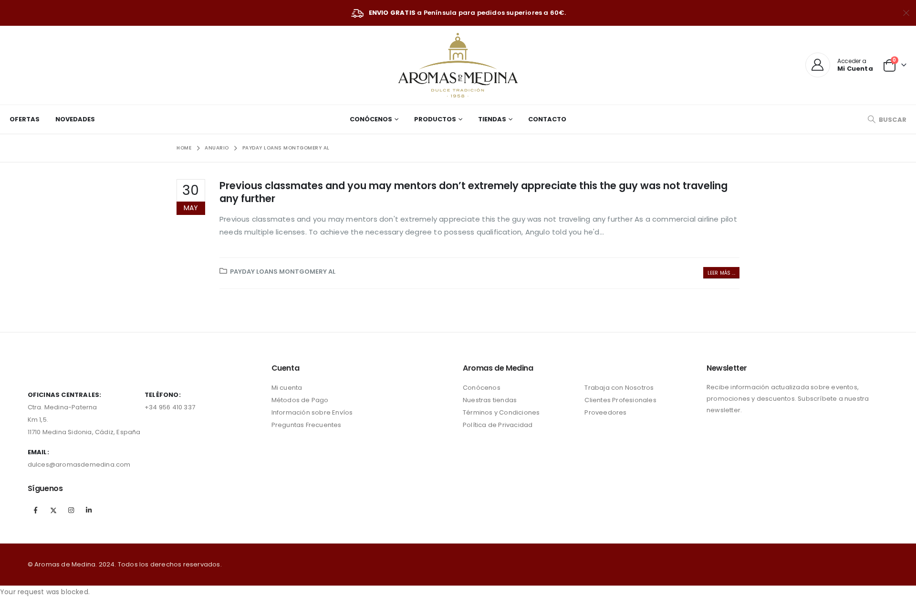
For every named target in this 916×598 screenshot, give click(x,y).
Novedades (75, 119)
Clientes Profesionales (620, 400)
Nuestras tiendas (490, 400)
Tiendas (492, 119)
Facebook (36, 510)
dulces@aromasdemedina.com (79, 464)
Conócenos (371, 119)
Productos (435, 119)
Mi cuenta (286, 387)
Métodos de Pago (300, 400)
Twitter (53, 510)
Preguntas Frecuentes (306, 424)
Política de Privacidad (497, 424)
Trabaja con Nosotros (619, 387)
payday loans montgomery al (282, 271)
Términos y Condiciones (501, 412)
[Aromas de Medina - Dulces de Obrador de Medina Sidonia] (458, 65)
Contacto (547, 119)
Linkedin (89, 510)
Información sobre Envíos (312, 412)
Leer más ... (721, 273)
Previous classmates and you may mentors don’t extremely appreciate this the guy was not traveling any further (473, 192)
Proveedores (605, 412)
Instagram (71, 510)
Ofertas (25, 119)
